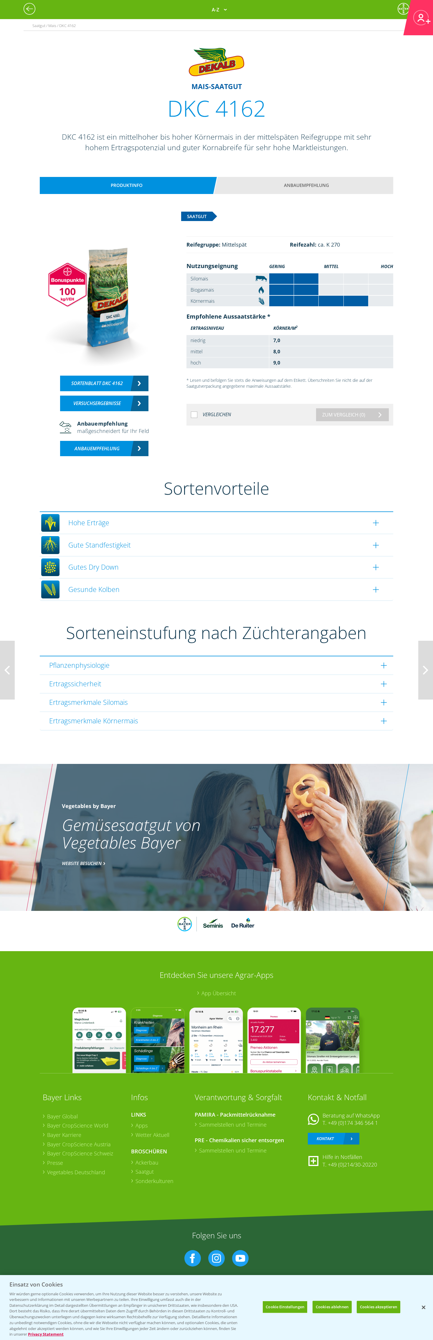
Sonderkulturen (154, 1181)
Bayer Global (62, 1116)
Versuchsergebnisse (97, 403)
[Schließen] (423, 1307)
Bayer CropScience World (77, 1125)
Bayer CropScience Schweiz (80, 1153)
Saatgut (144, 1171)
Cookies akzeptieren (378, 1306)
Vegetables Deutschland (76, 1172)
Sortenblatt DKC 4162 (97, 383)
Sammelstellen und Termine (233, 1124)
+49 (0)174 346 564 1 (353, 1122)
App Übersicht (218, 993)
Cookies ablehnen (332, 1306)
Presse (55, 1162)
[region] (216, 1307)
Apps (141, 1125)
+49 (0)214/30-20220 (352, 1164)
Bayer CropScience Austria (79, 1144)
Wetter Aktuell (152, 1134)
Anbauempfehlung (306, 185)
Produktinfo (127, 185)
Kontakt (325, 1138)
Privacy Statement (46, 1333)
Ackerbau (146, 1162)
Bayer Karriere (64, 1134)
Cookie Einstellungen (285, 1306)
